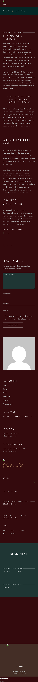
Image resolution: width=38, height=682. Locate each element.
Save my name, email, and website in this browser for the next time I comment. (19, 317)
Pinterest (6, 416)
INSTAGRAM (19, 666)
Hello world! (10, 504)
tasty (13, 229)
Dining (5, 393)
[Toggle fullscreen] (3, 678)
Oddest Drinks (10, 518)
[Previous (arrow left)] (1, 681)
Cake (9, 11)
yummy (20, 229)
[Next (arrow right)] (3, 681)
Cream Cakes (9, 587)
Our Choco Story (12, 571)
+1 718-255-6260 (20, 609)
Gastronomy (7, 396)
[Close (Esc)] (7, 678)
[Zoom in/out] (1, 678)
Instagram (29, 416)
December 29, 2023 (9, 515)
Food (4, 530)
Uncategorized (7, 404)
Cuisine (5, 389)
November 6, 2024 (9, 501)
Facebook (17, 416)
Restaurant (6, 400)
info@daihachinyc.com (20, 612)
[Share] (5, 678)
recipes (5, 229)
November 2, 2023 (9, 32)
